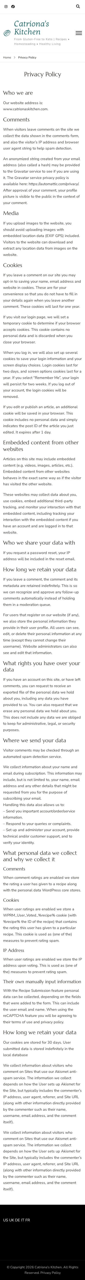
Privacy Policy (50, 1273)
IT (22, 1220)
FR (27, 1220)
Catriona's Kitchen (31, 28)
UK (11, 1220)
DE (17, 1220)
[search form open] (78, 7)
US (5, 1220)
